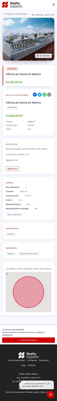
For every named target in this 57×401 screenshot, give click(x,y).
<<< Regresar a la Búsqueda (15, 14)
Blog (23, 365)
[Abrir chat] (50, 394)
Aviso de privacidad (16, 360)
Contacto (32, 365)
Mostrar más (12, 169)
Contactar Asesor (28, 340)
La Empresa (32, 360)
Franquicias (44, 360)
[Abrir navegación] (53, 5)
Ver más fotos (45, 56)
